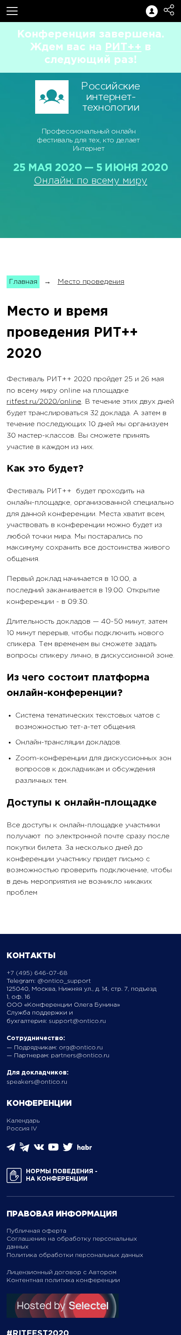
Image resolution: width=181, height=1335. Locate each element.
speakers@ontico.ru (37, 1082)
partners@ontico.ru (80, 1055)
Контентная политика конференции (63, 1280)
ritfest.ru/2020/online (44, 401)
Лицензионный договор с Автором (61, 1272)
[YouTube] (53, 1150)
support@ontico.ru (77, 1021)
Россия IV (22, 1128)
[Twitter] (68, 1150)
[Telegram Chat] (11, 1149)
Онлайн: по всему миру (90, 181)
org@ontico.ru (81, 1047)
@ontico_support (64, 981)
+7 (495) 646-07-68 (37, 973)
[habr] (84, 1148)
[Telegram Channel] (24, 1150)
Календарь (23, 1120)
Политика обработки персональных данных (75, 1255)
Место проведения (91, 282)
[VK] (39, 1150)
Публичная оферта (36, 1231)
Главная (23, 282)
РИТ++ (123, 47)
